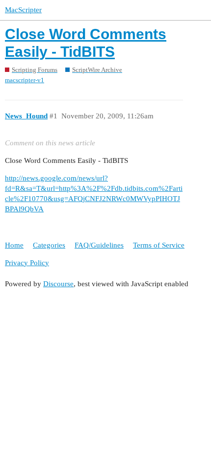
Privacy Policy (27, 263)
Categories (49, 245)
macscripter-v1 (24, 80)
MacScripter (23, 10)
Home (14, 245)
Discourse (58, 284)
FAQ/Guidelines (99, 245)
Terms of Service (159, 245)
